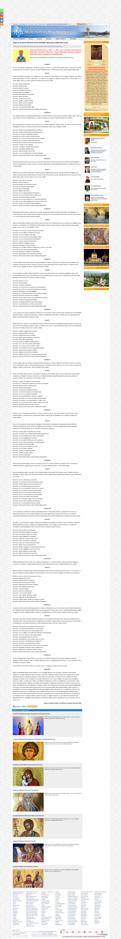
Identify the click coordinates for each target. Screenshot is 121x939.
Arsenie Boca (97, 896)
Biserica (31, 39)
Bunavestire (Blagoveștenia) (31, 908)
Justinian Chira (97, 921)
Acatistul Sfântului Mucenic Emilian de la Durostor (28, 815)
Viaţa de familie (58, 906)
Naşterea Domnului (30, 902)
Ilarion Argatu (97, 908)
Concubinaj (57, 897)
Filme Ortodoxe (44, 923)
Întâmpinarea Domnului (30, 906)
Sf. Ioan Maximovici (71, 912)
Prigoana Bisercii (44, 896)
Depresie (57, 900)
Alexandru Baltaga (84, 896)
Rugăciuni (15, 914)
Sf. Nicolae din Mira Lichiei (73, 896)
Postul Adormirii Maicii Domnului (32, 923)
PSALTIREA (73, 39)
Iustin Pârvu (96, 911)
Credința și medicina (45, 900)
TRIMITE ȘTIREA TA (60, 39)
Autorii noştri (30, 24)
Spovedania (15, 911)
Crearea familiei (58, 905)
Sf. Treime (15, 896)
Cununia (14, 906)
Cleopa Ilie (96, 899)
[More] (1, 24)
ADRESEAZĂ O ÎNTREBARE (47, 932)
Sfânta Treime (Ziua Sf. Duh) (31, 915)
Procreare (57, 908)
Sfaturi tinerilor (58, 894)
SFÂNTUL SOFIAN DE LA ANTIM (50, 934)
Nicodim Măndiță (97, 918)
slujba (58, 46)
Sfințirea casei (58, 918)
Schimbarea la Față (30, 917)
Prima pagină (15, 24)
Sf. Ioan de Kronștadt (72, 914)
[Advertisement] (50, 11)
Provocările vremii (45, 894)
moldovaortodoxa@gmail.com (21, 932)
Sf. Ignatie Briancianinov (72, 906)
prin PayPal (25, 935)
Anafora (14, 902)
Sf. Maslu (15, 918)
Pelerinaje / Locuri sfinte (17, 921)
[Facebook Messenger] (1, 20)
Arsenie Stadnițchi (84, 893)
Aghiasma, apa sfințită (17, 900)
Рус (69, 24)
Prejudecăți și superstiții (46, 906)
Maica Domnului (16, 897)
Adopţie (56, 923)
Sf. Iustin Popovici (71, 915)
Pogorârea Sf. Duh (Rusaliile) (32, 914)
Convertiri (43, 899)
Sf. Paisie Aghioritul (71, 923)
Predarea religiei (44, 897)
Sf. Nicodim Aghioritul (72, 909)
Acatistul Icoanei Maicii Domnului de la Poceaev (28, 764)
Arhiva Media (44, 924)
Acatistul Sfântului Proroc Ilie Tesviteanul (25, 790)
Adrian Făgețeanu (97, 894)
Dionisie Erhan (84, 902)
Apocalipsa (43, 893)
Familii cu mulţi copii (59, 920)
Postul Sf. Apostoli (29, 921)
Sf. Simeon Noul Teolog (72, 900)
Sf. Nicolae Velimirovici (72, 911)
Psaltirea (14, 917)
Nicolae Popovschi (84, 908)
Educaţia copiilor (58, 911)
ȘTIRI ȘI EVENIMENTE (19, 39)
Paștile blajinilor (16, 920)
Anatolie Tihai (83, 897)
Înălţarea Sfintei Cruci (30, 897)
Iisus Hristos (15, 894)
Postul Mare (28, 920)
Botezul (14, 903)
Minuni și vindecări (45, 903)
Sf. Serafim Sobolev (71, 924)
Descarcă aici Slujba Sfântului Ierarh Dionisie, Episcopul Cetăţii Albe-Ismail (51, 57)
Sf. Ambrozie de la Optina (73, 899)
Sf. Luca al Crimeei (71, 918)
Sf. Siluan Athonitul (71, 917)
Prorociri (43, 905)
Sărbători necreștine (30, 925)
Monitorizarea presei (45, 920)
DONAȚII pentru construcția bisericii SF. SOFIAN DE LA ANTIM (44, 935)
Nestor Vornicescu (84, 909)
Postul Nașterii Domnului (31, 918)
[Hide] (0, 27)
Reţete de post (29, 924)
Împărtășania (15, 912)
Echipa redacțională (23, 24)
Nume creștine (16, 908)
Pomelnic (14, 915)
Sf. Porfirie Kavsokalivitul (72, 921)
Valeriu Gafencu (84, 921)
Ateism (42, 914)
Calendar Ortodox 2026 (30, 893)
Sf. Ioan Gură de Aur (72, 893)
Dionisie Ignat (97, 903)
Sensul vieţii (57, 893)
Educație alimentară (45, 902)
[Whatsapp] (1, 10)
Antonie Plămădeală (85, 899)
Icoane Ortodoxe (16, 899)
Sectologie (43, 912)
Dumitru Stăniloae (97, 902)
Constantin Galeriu (98, 900)
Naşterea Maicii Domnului (31, 896)
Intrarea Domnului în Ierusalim (32, 909)
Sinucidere (43, 911)
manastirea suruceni (51, 46)
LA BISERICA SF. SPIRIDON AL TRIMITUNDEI (47, 931)
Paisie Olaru (96, 912)
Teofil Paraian (97, 915)
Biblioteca (48, 39)
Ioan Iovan (96, 920)
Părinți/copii (57, 915)
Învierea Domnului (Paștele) (31, 911)
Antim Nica (83, 900)
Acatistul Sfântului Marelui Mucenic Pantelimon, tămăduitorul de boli (34, 739)
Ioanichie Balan (97, 906)
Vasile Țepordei (84, 923)
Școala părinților (58, 917)
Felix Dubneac (84, 915)
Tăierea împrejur (29, 903)
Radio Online (44, 921)
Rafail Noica (96, 923)
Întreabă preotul (16, 924)
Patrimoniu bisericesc (45, 918)
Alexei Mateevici (84, 894)
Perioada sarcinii (58, 909)
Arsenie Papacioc (97, 893)
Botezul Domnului (29, 905)
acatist (38, 46)
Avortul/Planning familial (60, 903)
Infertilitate (57, 921)
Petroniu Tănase (97, 914)
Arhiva (35, 24)
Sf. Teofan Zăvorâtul (72, 903)
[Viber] (1, 14)
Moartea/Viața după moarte (46, 917)
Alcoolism (43, 915)
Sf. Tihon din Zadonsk (72, 905)
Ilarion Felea (96, 909)
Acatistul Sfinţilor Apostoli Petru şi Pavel (25, 866)
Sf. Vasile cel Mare (71, 894)
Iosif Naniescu (84, 905)
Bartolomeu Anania (98, 897)
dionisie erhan (43, 46)
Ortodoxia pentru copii (59, 912)
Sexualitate (43, 909)
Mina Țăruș (83, 906)
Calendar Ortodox (41, 24)
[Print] (1, 17)
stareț (61, 46)
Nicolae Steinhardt (98, 917)
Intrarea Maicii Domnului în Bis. (32, 900)
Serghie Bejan (83, 911)
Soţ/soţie (57, 914)
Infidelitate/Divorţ (58, 924)
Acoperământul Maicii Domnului (32, 899)
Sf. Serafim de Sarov (72, 902)
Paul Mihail (83, 920)
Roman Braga (83, 914)
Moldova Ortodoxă (16, 930)
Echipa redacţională (16, 934)
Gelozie (56, 899)
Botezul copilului (16, 905)
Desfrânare (57, 902)
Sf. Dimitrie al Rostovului (72, 908)
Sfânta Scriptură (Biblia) (17, 893)
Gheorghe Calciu (97, 905)
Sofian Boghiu (83, 912)
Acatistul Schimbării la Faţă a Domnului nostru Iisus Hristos (31, 714)
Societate (39, 39)
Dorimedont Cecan (84, 924)
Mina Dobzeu (83, 917)
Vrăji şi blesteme (44, 908)
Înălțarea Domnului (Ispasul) (31, 912)
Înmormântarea (16, 923)
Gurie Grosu (83, 903)
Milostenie (15, 909)
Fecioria (57, 896)
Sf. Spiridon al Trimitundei (73, 897)
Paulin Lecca (83, 918)
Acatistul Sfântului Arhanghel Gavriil (24, 841)
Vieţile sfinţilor (28, 894)
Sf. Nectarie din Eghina (72, 920)
